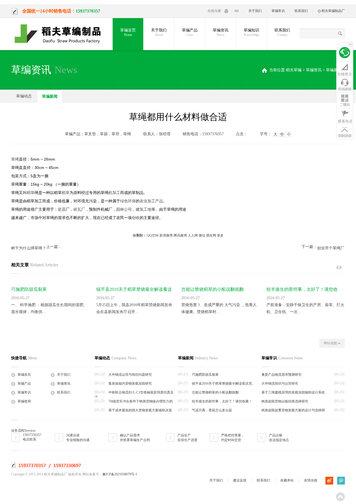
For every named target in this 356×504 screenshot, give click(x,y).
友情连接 (310, 480)
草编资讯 (220, 32)
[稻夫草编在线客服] (344, 84)
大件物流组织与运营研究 (279, 383)
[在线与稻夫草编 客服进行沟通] (236, 11)
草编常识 (278, 11)
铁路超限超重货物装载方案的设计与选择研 (293, 410)
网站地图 (331, 343)
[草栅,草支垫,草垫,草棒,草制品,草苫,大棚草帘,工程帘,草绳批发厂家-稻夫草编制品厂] (61, 34)
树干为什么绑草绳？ (28, 248)
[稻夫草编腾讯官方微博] (341, 481)
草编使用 (24, 401)
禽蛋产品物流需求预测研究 (281, 375)
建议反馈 (239, 480)
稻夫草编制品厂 (333, 11)
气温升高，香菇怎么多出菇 (212, 410)
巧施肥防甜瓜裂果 (29, 289)
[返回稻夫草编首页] (344, 53)
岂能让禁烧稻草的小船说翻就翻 (212, 289)
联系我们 (301, 11)
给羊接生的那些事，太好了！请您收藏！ (222, 401)
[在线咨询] (344, 69)
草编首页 (128, 32)
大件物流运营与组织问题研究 (130, 375)
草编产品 (189, 32)
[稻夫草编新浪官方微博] (329, 481)
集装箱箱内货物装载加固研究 (130, 383)
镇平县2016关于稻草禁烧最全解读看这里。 (223, 383)
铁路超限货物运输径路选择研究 (284, 401)
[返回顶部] (344, 131)
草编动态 (24, 96)
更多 (220, 235)
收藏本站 (287, 480)
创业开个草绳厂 (330, 248)
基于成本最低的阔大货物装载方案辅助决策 (140, 410)
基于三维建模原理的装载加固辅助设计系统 (293, 392)
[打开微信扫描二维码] (344, 100)
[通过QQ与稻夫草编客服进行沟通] (226, 11)
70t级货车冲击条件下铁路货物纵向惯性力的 (140, 401)
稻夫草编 (293, 70)
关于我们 (255, 11)
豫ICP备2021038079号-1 (119, 474)
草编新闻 (334, 70)
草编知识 (251, 32)
